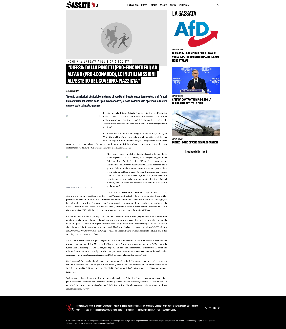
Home (72, 61)
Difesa (144, 5)
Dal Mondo (184, 5)
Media (173, 5)
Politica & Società (115, 61)
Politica (153, 5)
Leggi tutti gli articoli (196, 151)
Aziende (163, 5)
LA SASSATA (132, 5)
